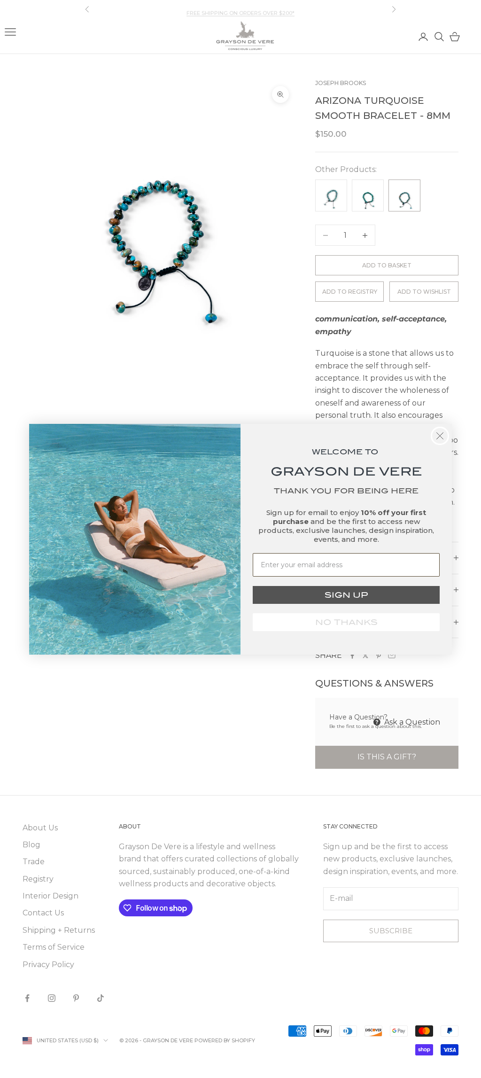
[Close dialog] (440, 436)
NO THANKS (346, 622)
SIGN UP (346, 595)
